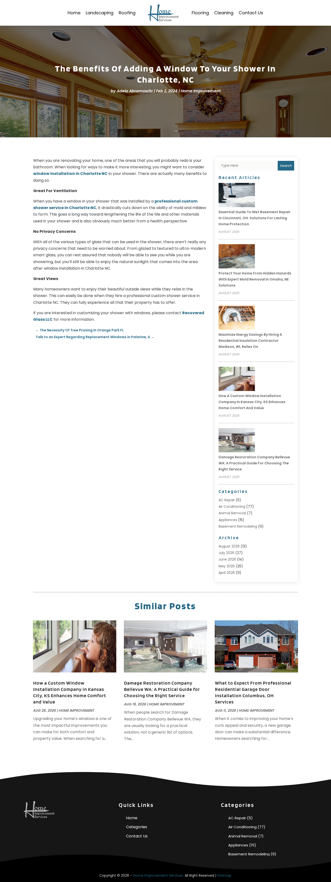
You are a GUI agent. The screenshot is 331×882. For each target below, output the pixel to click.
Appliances (228, 519)
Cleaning (223, 13)
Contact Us (251, 13)
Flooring (200, 13)
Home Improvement (201, 91)
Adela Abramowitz (135, 91)
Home (74, 13)
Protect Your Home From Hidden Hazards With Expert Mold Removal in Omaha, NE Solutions (255, 279)
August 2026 (229, 546)
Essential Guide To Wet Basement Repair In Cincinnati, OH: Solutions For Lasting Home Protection (255, 218)
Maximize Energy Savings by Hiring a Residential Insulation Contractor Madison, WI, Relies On (250, 340)
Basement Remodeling (238, 526)
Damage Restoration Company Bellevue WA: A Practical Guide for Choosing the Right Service (254, 463)
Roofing (127, 13)
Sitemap (224, 875)
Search (286, 165)
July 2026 (226, 552)
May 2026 (227, 566)
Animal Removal (232, 513)
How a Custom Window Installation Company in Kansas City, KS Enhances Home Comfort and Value (252, 401)
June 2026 (227, 559)
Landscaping (99, 13)
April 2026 (227, 572)
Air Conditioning (232, 506)
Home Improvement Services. (158, 875)
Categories (136, 827)
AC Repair (227, 500)
